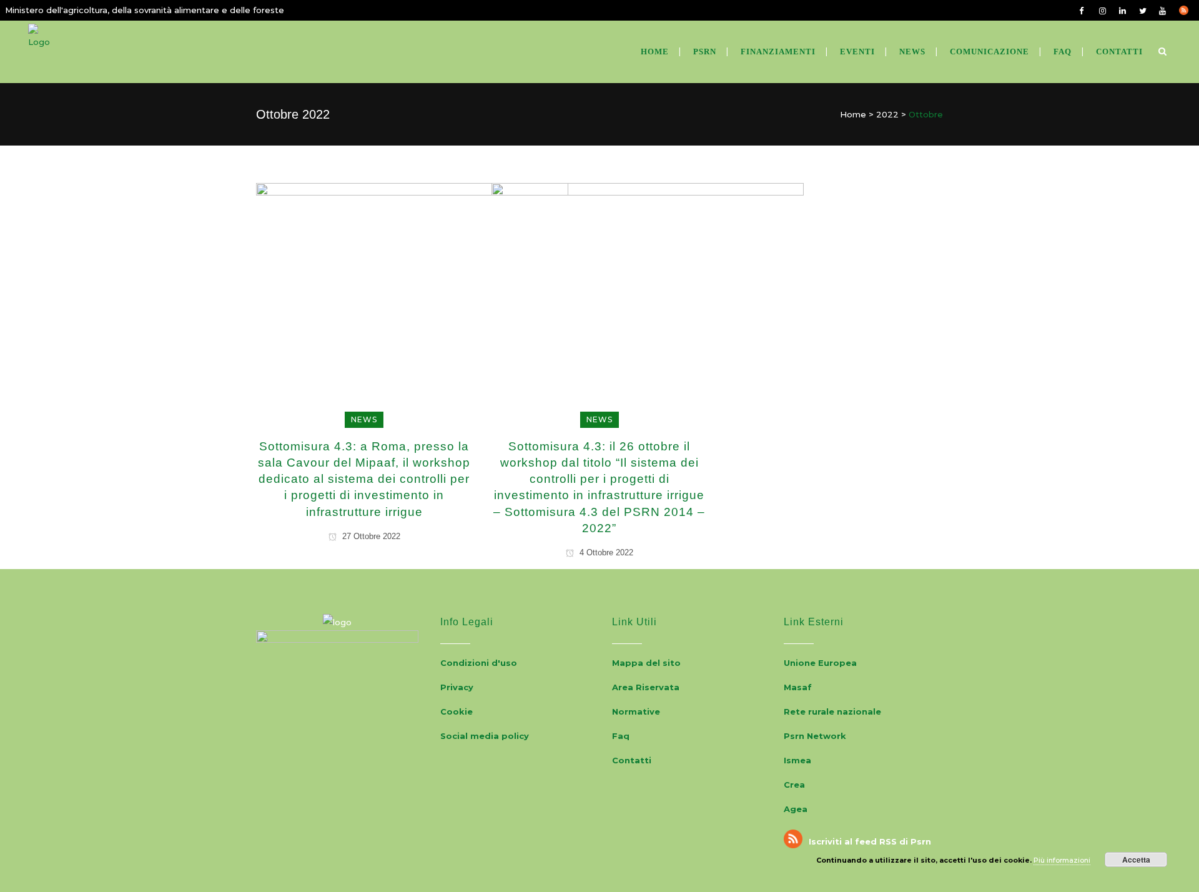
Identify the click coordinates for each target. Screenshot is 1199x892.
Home (853, 114)
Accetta (1136, 859)
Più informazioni (1062, 860)
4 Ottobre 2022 (605, 552)
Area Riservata (645, 687)
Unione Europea (820, 663)
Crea (794, 785)
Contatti (631, 760)
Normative (636, 711)
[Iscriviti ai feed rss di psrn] (1189, 10)
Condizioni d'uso (478, 663)
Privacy (456, 687)
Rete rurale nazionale (832, 711)
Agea (795, 809)
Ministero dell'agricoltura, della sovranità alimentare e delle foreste (144, 10)
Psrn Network (815, 736)
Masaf (798, 687)
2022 (887, 114)
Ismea (797, 760)
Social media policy (484, 736)
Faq (620, 736)
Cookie (456, 711)
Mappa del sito (646, 663)
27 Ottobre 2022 (370, 536)
